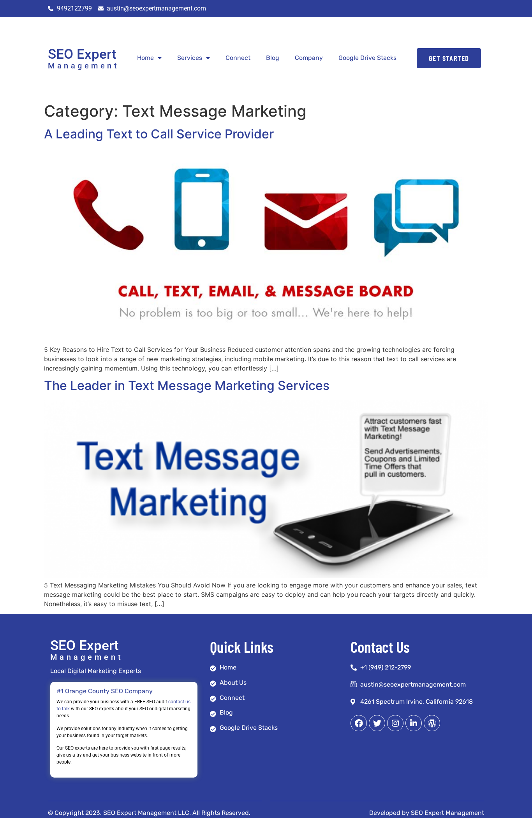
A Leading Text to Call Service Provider (159, 134)
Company (309, 57)
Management (83, 65)
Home (145, 57)
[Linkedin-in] (413, 723)
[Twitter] (377, 723)
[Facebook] (359, 723)
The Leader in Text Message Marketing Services (186, 385)
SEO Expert (82, 54)
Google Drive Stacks (367, 57)
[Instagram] (395, 723)
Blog (272, 57)
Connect (237, 57)
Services (189, 57)
